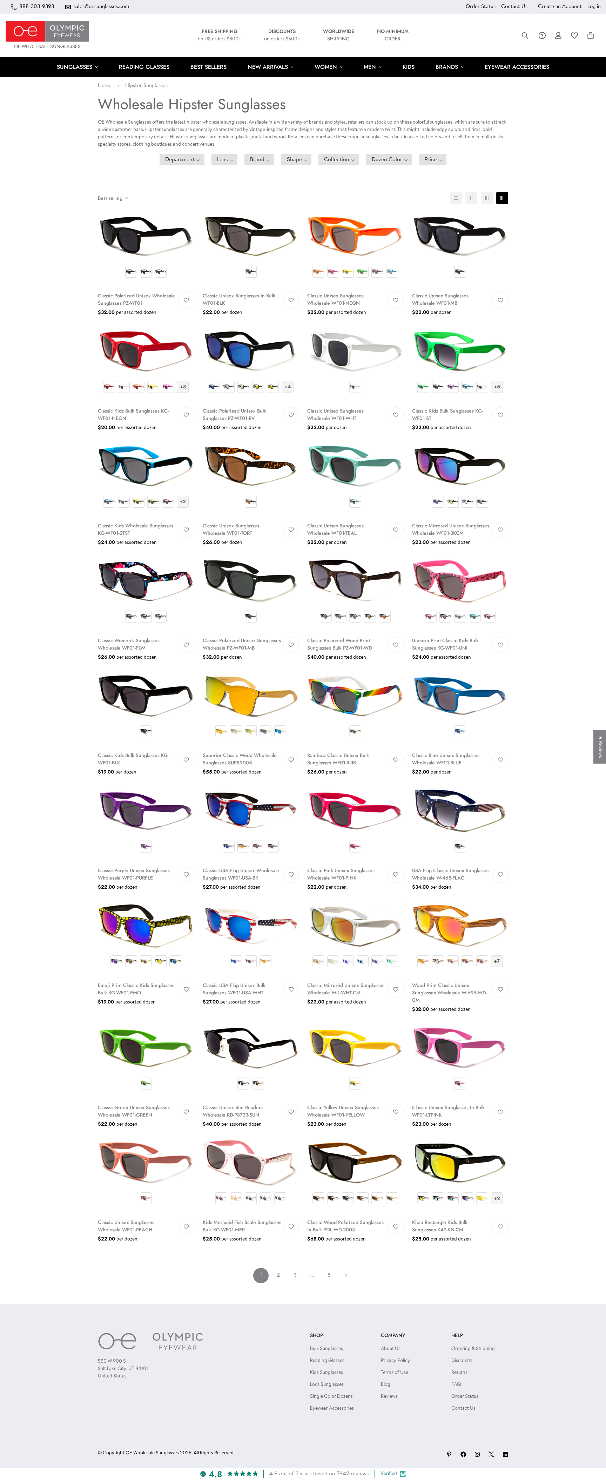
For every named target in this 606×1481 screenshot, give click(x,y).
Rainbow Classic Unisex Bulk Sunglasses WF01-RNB (338, 759)
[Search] (525, 35)
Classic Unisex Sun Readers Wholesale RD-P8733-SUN (233, 1111)
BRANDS (447, 67)
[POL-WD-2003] (355, 1175)
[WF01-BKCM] (460, 478)
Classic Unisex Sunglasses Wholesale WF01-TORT (231, 529)
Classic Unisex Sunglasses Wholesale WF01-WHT (335, 414)
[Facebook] (463, 1454)
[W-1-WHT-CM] (355, 938)
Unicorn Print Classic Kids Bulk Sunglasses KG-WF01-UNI (445, 644)
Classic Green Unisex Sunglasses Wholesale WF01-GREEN (134, 1111)
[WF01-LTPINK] (460, 1060)
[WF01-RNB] (355, 708)
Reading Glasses (327, 1360)
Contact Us (514, 6)
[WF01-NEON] (355, 248)
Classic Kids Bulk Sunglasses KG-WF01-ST (447, 414)
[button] (591, 35)
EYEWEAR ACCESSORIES (517, 67)
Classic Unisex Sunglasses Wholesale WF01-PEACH (126, 1226)
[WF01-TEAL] (355, 478)
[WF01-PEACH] (146, 1175)
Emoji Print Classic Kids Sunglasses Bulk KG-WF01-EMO (136, 989)
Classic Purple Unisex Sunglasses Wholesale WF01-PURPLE (134, 874)
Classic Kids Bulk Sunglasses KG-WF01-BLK (133, 759)
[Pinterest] (449, 1454)
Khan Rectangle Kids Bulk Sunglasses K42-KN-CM (439, 1226)
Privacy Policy (395, 1360)
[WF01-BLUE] (460, 708)
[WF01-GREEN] (146, 1060)
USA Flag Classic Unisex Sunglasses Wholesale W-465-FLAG (451, 874)
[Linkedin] (505, 1454)
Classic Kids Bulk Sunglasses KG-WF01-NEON (133, 414)
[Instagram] (477, 1454)
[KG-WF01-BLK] (146, 708)
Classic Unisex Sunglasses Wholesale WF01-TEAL (335, 529)
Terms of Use (394, 1372)
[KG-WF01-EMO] (146, 938)
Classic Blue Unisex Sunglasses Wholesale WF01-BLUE (445, 759)
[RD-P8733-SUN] (251, 1060)
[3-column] (487, 198)
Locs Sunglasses (327, 1384)
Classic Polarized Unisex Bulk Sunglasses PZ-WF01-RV (234, 414)
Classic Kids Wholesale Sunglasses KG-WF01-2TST (135, 529)
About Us (390, 1349)
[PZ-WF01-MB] (251, 593)
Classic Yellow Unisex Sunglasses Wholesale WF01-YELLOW (343, 1111)
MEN (370, 67)
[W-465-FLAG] (460, 823)
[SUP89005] (251, 708)
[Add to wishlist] (186, 300)
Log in (594, 6)
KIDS (409, 67)
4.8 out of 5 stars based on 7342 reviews (319, 1474)
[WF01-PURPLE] (146, 823)
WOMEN (326, 67)
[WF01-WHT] (355, 363)
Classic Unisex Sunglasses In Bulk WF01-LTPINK (448, 1111)
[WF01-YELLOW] (355, 1060)
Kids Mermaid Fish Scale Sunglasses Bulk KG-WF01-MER (242, 1226)
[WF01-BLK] (251, 248)
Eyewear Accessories (332, 1408)
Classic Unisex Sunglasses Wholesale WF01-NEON (335, 299)
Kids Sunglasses (326, 1372)
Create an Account (560, 6)
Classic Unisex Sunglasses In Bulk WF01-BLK (239, 299)
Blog (385, 1384)
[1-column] (456, 198)
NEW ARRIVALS (268, 67)
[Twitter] (491, 1454)
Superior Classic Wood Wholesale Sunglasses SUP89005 (240, 759)
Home (105, 85)
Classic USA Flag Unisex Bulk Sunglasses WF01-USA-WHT (234, 989)
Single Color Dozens (331, 1396)
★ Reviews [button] (600, 747)
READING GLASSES (144, 67)
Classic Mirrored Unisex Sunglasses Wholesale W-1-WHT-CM (345, 989)
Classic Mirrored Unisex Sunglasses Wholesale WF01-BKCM (450, 529)
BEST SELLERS (208, 67)
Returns (459, 1372)
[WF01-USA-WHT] (251, 938)
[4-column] (502, 198)
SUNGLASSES (74, 67)
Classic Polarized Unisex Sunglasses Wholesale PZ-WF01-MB (242, 644)
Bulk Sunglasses (326, 1349)
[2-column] (471, 198)
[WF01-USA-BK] (251, 823)
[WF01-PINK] (355, 823)
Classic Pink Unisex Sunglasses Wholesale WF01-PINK (341, 874)
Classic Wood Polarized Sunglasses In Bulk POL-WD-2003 (345, 1226)
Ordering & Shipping (473, 1349)
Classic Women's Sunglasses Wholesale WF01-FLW (129, 644)
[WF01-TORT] (251, 478)
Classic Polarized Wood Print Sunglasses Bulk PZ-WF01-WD (339, 644)
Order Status (481, 6)
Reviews (389, 1396)
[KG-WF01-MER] (251, 1175)
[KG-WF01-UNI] (460, 593)
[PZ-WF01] (146, 248)
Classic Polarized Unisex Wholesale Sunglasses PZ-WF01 (136, 299)
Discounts (461, 1360)
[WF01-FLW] (146, 593)
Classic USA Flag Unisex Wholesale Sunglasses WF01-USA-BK (241, 874)
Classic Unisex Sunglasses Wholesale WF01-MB (440, 299)
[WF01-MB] (460, 248)
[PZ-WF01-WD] (355, 593)
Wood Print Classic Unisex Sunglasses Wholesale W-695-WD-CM (449, 992)
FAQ (456, 1384)
